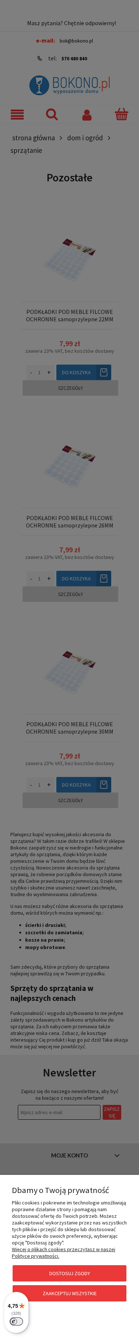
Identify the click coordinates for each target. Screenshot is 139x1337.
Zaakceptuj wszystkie (70, 1293)
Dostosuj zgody (69, 1273)
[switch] (16, 1321)
